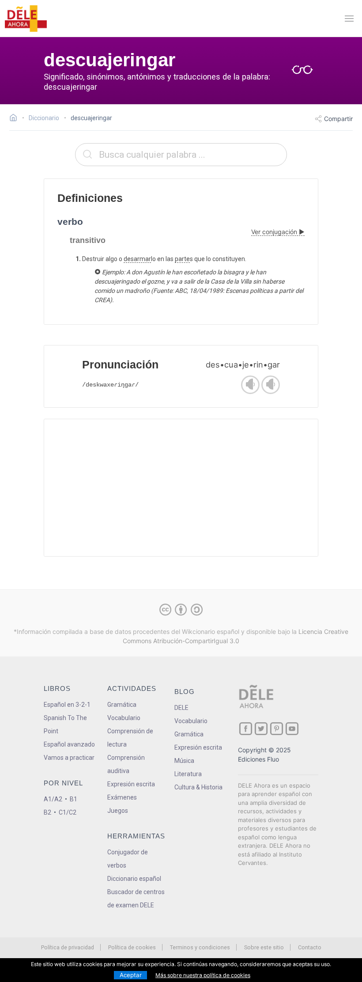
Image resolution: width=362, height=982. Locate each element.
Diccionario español (134, 878)
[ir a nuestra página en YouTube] (292, 728)
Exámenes (122, 797)
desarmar (137, 258)
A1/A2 (53, 799)
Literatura (188, 773)
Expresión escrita (131, 784)
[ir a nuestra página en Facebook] (245, 728)
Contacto (309, 947)
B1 (73, 799)
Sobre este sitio (264, 947)
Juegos (117, 810)
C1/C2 (67, 812)
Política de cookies (132, 947)
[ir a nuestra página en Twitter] (261, 728)
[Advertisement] (181, 488)
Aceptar (131, 974)
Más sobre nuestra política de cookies (202, 975)
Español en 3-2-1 (67, 704)
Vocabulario (123, 717)
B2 (47, 812)
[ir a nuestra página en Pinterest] (276, 728)
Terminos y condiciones (200, 947)
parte (182, 258)
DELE (181, 707)
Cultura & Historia (198, 787)
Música (184, 760)
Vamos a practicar (69, 757)
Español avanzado (69, 744)
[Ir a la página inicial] (15, 119)
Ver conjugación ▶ (278, 231)
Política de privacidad (67, 947)
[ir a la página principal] (25, 18)
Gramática (121, 704)
